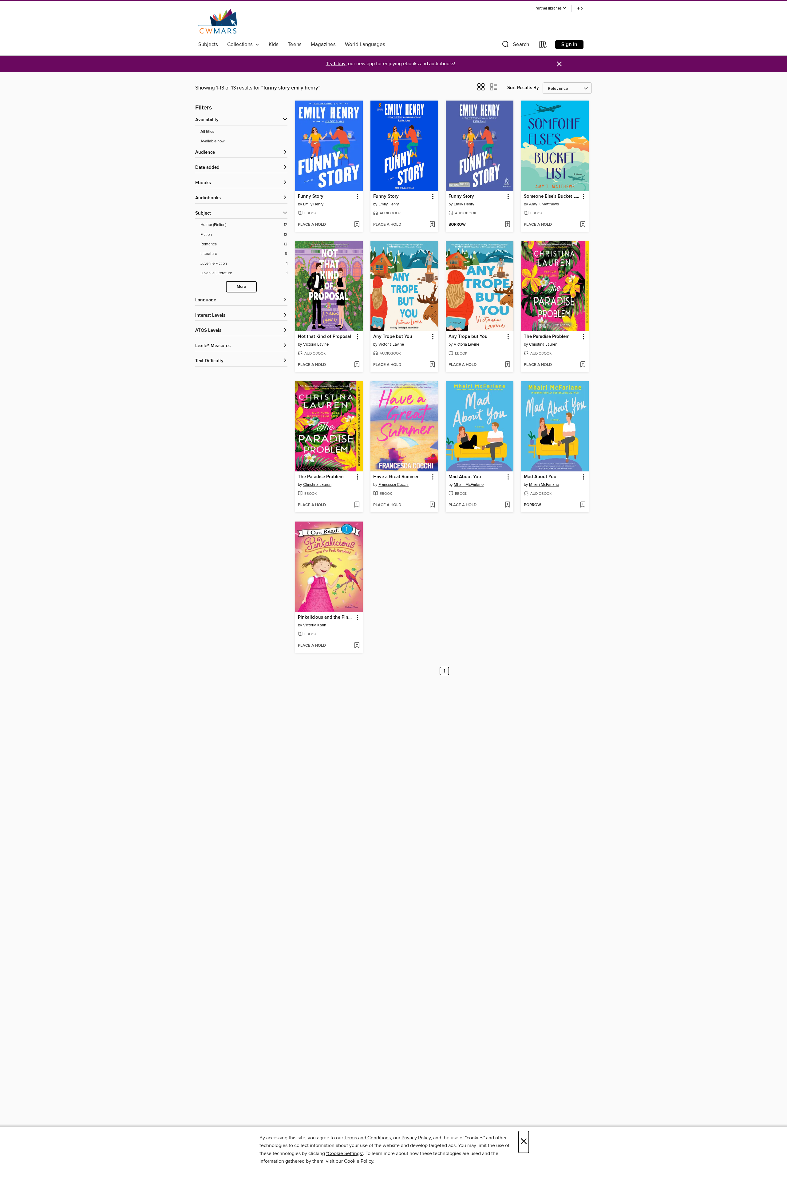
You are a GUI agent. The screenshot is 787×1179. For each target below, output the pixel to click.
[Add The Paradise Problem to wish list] (583, 365)
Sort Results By (523, 88)
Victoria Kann (314, 625)
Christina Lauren (543, 344)
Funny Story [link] (310, 196)
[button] (551, 8)
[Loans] (543, 46)
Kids (274, 44)
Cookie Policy (358, 1161)
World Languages (365, 44)
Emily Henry (313, 204)
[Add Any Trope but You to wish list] (432, 365)
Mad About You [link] (465, 477)
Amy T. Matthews (544, 204)
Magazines (323, 44)
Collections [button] (241, 44)
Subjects (208, 44)
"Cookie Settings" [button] (344, 1153)
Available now (212, 141)
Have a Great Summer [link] (395, 477)
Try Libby (336, 64)
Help (579, 8)
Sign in (569, 44)
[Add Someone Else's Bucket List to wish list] (583, 225)
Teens (295, 44)
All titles (207, 131)
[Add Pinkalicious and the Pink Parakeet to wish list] (357, 646)
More (241, 286)
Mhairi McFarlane (469, 484)
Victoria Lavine (316, 344)
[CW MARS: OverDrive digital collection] (218, 21)
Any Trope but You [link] (392, 336)
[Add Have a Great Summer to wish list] (432, 505)
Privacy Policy (416, 1138)
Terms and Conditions (367, 1138)
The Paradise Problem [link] (546, 336)
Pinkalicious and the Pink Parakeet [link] (326, 617)
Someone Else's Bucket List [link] (552, 196)
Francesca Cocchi (393, 484)
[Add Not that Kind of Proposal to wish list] (357, 365)
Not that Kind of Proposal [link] (324, 336)
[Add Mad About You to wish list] (507, 505)
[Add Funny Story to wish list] (357, 225)
